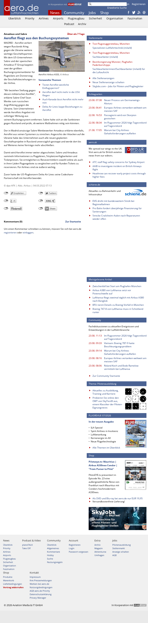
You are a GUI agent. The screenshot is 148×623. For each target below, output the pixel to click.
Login (126, 4)
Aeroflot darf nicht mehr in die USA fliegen (61, 93)
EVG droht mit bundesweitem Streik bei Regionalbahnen (113, 202)
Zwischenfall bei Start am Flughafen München (116, 286)
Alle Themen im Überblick (106, 447)
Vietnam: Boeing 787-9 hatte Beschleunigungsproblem (119, 345)
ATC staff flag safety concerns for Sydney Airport (118, 162)
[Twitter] (133, 12)
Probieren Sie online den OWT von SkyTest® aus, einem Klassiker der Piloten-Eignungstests (107, 402)
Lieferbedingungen (12, 583)
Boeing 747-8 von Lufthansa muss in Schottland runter (117, 310)
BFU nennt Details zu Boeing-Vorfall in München (118, 304)
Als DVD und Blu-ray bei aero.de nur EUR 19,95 (117, 498)
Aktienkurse (100, 551)
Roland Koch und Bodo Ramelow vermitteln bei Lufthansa (121, 367)
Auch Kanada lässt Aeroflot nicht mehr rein (62, 101)
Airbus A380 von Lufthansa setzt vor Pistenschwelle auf (111, 292)
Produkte (7, 576)
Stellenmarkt (118, 548)
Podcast (69, 24)
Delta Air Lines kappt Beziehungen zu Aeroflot (62, 108)
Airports (58, 18)
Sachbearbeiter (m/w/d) (105, 56)
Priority (29, 18)
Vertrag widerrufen (13, 587)
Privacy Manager (38, 597)
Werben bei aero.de (39, 583)
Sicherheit (95, 18)
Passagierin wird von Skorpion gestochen (120, 117)
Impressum (35, 576)
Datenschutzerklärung (40, 594)
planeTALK (27, 544)
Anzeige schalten (120, 551)
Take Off (26, 548)
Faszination (135, 18)
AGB (114, 555)
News (55, 12)
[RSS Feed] (139, 12)
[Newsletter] (144, 12)
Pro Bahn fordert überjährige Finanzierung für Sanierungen (117, 210)
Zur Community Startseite (106, 375)
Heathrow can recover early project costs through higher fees (119, 175)
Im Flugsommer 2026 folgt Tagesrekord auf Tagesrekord (125, 124)
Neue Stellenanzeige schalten (108, 82)
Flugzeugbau (76, 18)
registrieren (10, 232)
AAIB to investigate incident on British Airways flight (117, 168)
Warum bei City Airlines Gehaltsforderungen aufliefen (120, 132)
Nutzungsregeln (55, 562)
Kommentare (53, 551)
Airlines (44, 18)
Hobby (50, 555)
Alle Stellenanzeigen (103, 78)
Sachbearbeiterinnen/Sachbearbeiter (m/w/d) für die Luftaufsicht (118, 70)
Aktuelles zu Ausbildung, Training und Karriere (105, 392)
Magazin (98, 548)
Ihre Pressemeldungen (41, 580)
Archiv (82, 24)
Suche (50, 558)
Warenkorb (8, 580)
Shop (104, 12)
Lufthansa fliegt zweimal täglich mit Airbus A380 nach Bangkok (118, 299)
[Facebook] (128, 12)
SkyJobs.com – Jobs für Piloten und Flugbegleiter (117, 86)
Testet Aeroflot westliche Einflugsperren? (55, 86)
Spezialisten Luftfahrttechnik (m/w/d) (112, 47)
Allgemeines (53, 548)
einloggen (28, 232)
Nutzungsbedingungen (41, 587)
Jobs (92, 12)
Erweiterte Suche (117, 7)
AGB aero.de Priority (40, 590)
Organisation (114, 18)
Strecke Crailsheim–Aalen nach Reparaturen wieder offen (116, 217)
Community (74, 12)
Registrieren (138, 4)
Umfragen (99, 555)
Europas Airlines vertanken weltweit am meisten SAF (125, 109)
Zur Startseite (73, 221)
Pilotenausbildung (121, 544)
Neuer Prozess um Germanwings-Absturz (122, 102)
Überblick (14, 18)
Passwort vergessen (78, 551)
